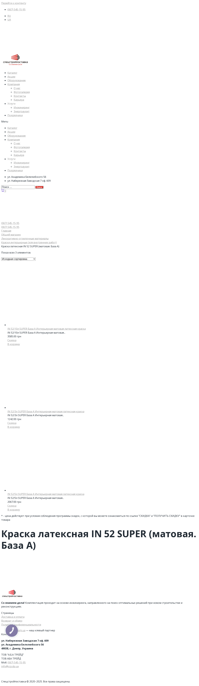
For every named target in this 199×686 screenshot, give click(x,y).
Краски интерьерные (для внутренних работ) (29, 242)
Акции (11, 76)
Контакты (20, 96)
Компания (13, 84)
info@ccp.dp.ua (10, 666)
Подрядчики (15, 115)
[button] (99, 122)
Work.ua (20, 630)
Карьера (19, 99)
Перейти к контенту (13, 3)
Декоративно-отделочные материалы (25, 238)
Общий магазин (11, 234)
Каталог (12, 72)
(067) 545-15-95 (17, 662)
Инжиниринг (22, 107)
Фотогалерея (22, 92)
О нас (17, 88)
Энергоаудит (22, 111)
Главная (6, 230)
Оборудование (16, 80)
